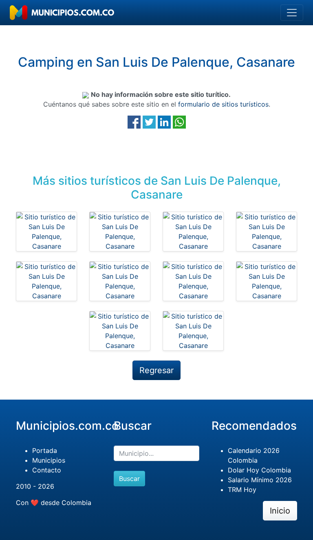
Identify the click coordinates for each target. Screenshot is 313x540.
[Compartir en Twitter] (149, 122)
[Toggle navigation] (291, 12)
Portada (44, 450)
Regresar (156, 370)
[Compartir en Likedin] (164, 122)
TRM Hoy (242, 489)
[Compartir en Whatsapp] (179, 122)
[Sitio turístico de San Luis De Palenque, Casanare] (46, 231)
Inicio (280, 511)
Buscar (129, 478)
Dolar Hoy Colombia (259, 470)
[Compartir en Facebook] (134, 122)
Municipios (48, 460)
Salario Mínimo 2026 (260, 480)
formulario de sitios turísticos (223, 104)
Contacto (46, 470)
